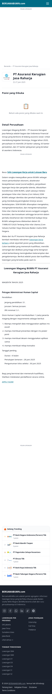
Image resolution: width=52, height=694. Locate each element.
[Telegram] (33, 610)
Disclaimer (33, 687)
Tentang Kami (7, 687)
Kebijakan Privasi (20, 687)
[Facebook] (10, 610)
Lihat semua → (7, 640)
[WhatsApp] (16, 610)
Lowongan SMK (8, 655)
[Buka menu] (47, 4)
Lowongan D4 (7, 666)
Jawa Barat (6, 636)
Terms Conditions (8, 690)
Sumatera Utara (8, 632)
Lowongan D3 (7, 662)
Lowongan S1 (7, 670)
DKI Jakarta (6, 624)
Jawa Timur (6, 628)
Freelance (32, 630)
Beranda (7, 66)
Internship (32, 622)
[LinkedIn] (21, 610)
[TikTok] (27, 610)
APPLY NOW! (8, 382)
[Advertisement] (26, 36)
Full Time (32, 626)
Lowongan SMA (8, 651)
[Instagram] (4, 610)
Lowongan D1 (7, 659)
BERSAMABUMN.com (13, 3)
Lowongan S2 (7, 674)
